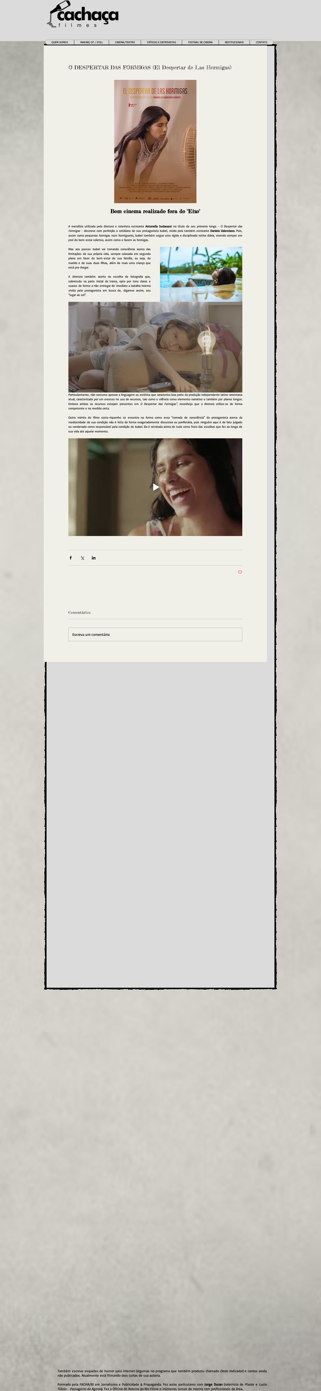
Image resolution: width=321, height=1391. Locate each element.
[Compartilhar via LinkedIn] (93, 558)
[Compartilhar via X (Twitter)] (82, 558)
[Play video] (155, 487)
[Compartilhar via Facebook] (70, 558)
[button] (125, 42)
